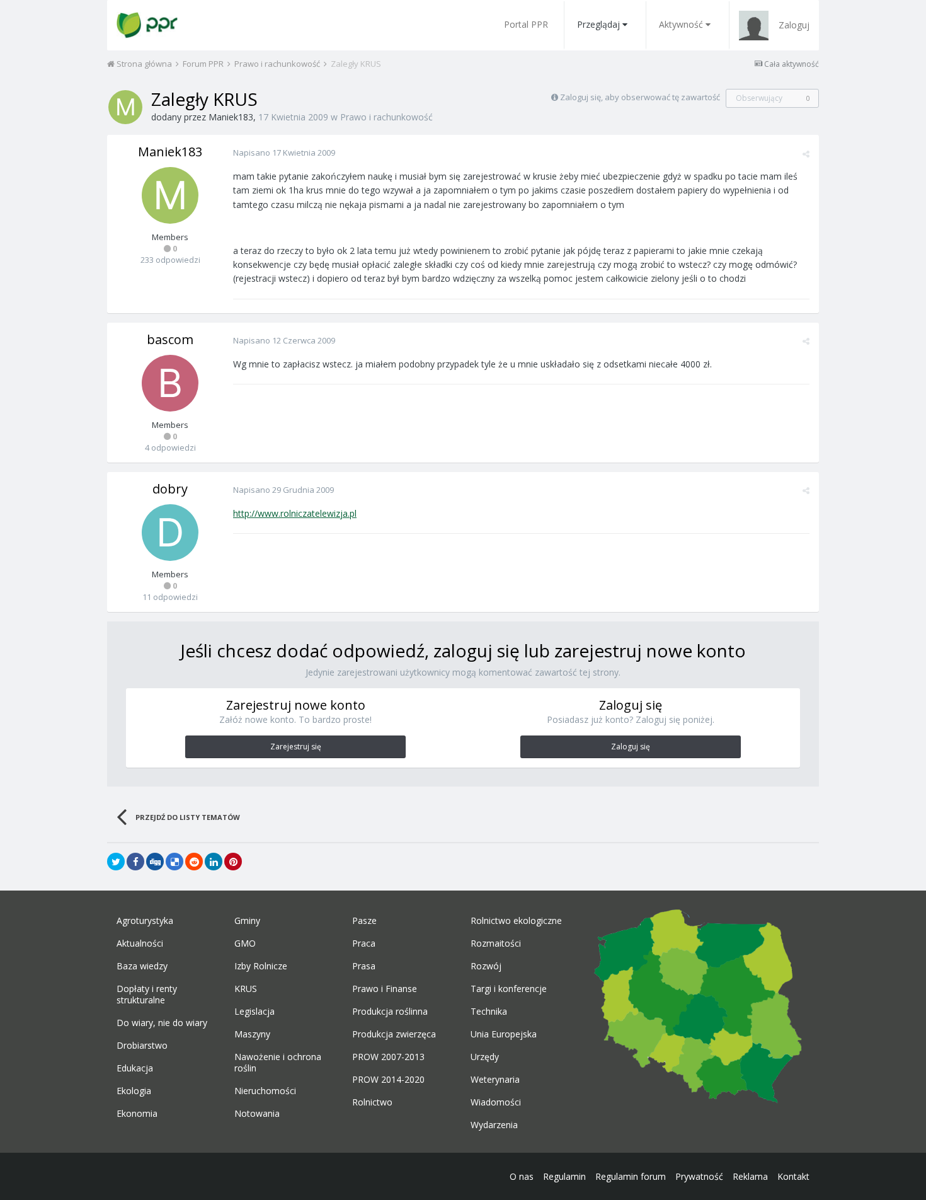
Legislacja (254, 1011)
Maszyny (252, 1034)
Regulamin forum (630, 1176)
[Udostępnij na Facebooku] (135, 861)
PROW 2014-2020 (388, 1079)
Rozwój (486, 966)
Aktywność (681, 24)
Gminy (247, 920)
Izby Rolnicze (260, 966)
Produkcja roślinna (390, 1011)
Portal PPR (526, 24)
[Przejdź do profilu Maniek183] (125, 107)
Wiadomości (496, 1102)
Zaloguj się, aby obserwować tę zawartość (640, 97)
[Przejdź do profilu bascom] (170, 383)
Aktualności (140, 943)
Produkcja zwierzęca (394, 1034)
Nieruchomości (265, 1091)
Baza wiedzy (142, 966)
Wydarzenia (494, 1125)
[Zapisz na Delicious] (174, 861)
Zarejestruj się (295, 746)
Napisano (284, 152)
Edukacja (135, 1068)
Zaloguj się (630, 746)
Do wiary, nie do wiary (162, 1023)
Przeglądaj (598, 24)
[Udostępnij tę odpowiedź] (806, 153)
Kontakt (793, 1176)
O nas (522, 1176)
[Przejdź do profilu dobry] (170, 532)
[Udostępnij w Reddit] (194, 861)
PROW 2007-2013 (388, 1057)
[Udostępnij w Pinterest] (233, 861)
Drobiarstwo (142, 1045)
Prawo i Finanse (384, 989)
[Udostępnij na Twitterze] (116, 861)
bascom (170, 339)
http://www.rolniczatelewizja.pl (295, 513)
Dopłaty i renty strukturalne (147, 994)
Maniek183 (231, 117)
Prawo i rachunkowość (386, 117)
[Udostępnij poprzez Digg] (155, 861)
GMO (245, 943)
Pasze (364, 920)
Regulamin (564, 1176)
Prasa (363, 966)
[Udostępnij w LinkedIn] (213, 861)
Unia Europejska (504, 1034)
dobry (170, 488)
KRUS (245, 989)
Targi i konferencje (509, 989)
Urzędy (485, 1057)
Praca (363, 943)
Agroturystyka (145, 920)
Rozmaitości (496, 943)
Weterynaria (495, 1079)
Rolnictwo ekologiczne (516, 920)
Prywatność (699, 1176)
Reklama (750, 1176)
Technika (489, 1011)
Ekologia (134, 1091)
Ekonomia (137, 1113)
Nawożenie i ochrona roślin (277, 1062)
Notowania (257, 1113)
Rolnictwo (372, 1102)
